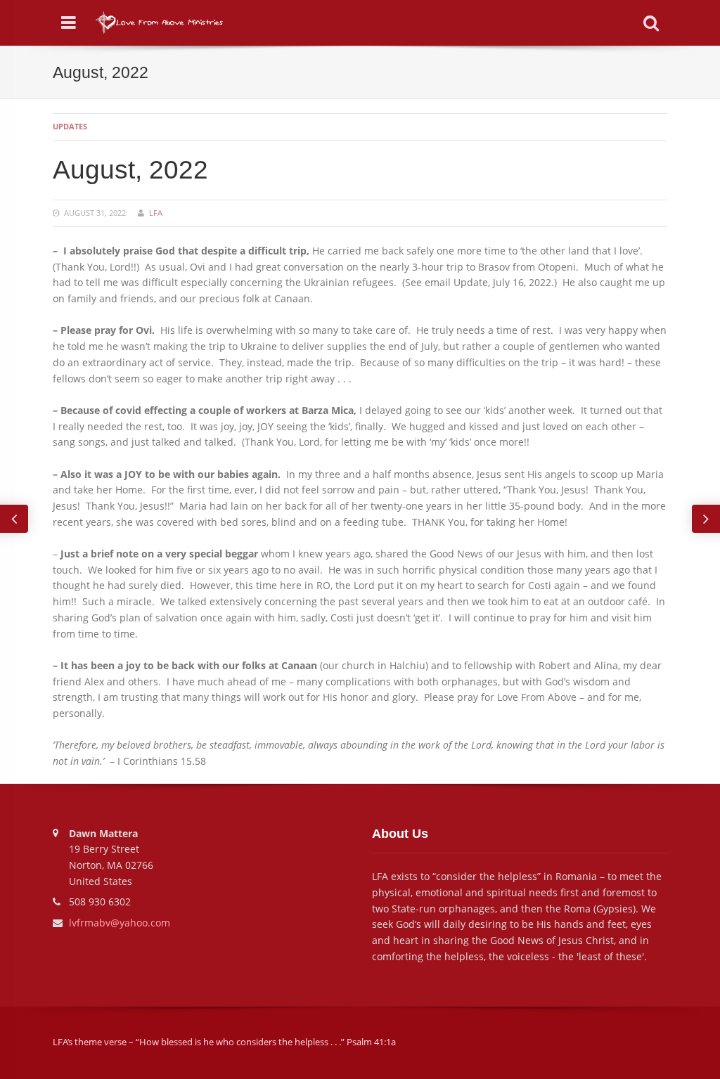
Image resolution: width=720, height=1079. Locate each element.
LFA (155, 212)
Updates (70, 126)
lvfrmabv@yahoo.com (119, 922)
